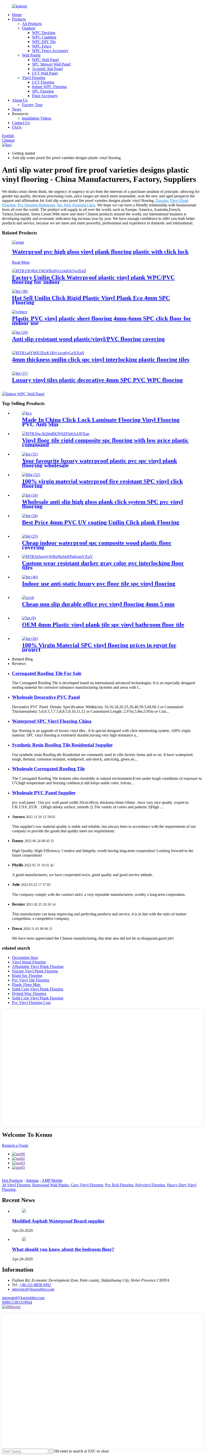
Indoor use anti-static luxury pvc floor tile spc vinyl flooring (98, 583)
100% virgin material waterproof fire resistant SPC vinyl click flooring (102, 483)
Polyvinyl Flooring (150, 1185)
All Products (32, 24)
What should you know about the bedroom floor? (63, 1249)
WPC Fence (41, 46)
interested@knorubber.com (23, 1298)
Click (91, 205)
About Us (20, 100)
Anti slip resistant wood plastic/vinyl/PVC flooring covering (88, 339)
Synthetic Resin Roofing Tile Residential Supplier (62, 745)
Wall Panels (31, 55)
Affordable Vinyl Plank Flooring (38, 966)
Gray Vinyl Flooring (87, 1185)
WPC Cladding (44, 37)
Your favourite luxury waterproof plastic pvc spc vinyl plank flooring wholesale (99, 463)
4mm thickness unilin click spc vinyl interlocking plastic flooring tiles (100, 359)
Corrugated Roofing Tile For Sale (46, 673)
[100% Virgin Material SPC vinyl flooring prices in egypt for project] (30, 638)
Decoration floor (25, 957)
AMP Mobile (52, 1180)
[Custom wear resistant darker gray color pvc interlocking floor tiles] (57, 556)
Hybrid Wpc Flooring (29, 993)
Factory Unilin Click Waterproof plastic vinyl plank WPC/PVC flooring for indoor (93, 279)
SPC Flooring (43, 91)
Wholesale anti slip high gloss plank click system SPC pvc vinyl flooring (102, 504)
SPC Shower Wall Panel (51, 64)
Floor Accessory (45, 96)
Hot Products (12, 1180)
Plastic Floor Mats (26, 984)
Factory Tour (32, 105)
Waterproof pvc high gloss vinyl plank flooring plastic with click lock (100, 251)
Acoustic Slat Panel (47, 69)
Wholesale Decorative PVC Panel (46, 697)
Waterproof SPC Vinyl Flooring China (52, 721)
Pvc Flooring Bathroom (36, 205)
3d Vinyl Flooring (16, 1185)
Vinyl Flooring (33, 78)
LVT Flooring (43, 82)
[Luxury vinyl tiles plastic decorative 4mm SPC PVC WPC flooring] (20, 373)
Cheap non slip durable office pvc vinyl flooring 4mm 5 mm (98, 604)
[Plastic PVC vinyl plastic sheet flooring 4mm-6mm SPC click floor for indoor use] (20, 312)
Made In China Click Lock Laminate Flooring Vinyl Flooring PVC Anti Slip (101, 422)
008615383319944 (17, 1302)
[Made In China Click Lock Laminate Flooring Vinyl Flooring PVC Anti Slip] (27, 413)
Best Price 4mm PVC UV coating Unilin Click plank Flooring (100, 522)
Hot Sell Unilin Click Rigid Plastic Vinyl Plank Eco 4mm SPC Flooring (91, 300)
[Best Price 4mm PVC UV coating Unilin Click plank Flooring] (30, 516)
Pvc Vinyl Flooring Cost (31, 1002)
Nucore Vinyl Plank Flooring (35, 971)
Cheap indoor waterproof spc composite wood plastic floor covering (97, 545)
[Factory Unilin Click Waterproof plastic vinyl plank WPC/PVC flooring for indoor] (49, 271)
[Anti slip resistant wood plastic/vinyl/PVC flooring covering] (20, 332)
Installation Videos (36, 118)
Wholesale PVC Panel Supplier (44, 792)
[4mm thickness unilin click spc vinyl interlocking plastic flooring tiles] (48, 353)
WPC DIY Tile (44, 42)
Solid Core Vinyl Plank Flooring (37, 989)
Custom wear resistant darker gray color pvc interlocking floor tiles (103, 565)
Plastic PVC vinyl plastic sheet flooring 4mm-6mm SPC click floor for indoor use (101, 320)
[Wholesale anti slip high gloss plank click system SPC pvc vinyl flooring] (30, 495)
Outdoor (28, 28)
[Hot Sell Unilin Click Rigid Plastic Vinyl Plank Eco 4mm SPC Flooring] (20, 291)
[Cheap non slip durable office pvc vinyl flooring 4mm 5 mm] (28, 597)
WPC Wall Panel (45, 60)
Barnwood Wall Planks (50, 1185)
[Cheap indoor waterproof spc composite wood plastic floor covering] (30, 536)
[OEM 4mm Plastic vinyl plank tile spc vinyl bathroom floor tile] (29, 618)
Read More (21, 262)
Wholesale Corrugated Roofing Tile (48, 768)
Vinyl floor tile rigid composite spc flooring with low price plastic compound (105, 442)
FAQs (17, 127)
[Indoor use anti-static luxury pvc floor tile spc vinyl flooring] (30, 577)
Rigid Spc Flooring (27, 975)
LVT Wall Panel (45, 73)
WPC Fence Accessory (50, 51)
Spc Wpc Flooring (71, 205)
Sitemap (32, 1180)
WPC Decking (43, 33)
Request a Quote (15, 1145)
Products (19, 19)
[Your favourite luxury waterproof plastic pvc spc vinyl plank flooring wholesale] (30, 454)
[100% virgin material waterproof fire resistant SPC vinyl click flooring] (31, 475)
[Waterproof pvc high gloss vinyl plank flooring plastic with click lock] (18, 242)
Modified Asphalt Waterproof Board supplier (58, 1221)
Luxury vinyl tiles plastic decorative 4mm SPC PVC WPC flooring (97, 380)
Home (17, 15)
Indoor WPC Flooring (49, 87)
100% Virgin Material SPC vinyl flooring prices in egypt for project (99, 647)
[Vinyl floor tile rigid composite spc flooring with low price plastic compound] (55, 434)
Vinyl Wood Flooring (29, 962)
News (16, 109)
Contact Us (21, 123)
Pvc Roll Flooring (119, 1185)
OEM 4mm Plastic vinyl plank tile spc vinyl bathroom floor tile (103, 624)
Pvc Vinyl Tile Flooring (30, 980)
